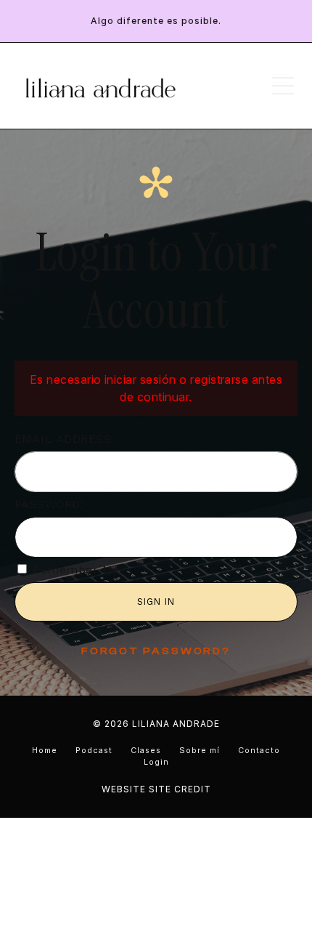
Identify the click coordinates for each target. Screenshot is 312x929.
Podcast (93, 750)
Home (44, 750)
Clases (146, 750)
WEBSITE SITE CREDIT (156, 789)
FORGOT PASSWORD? (156, 651)
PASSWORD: (49, 504)
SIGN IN (156, 601)
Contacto (259, 750)
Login (156, 762)
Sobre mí (199, 750)
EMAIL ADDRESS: (65, 439)
